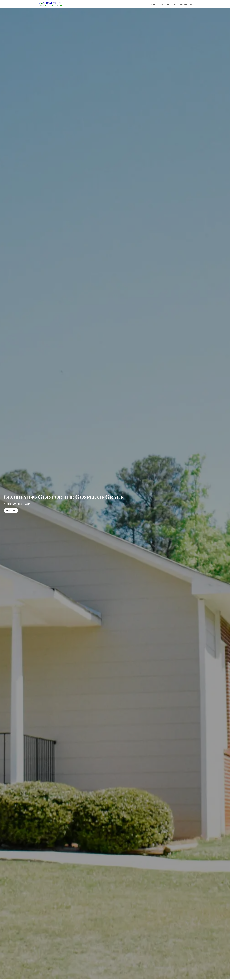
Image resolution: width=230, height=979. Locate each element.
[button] (11, 510)
